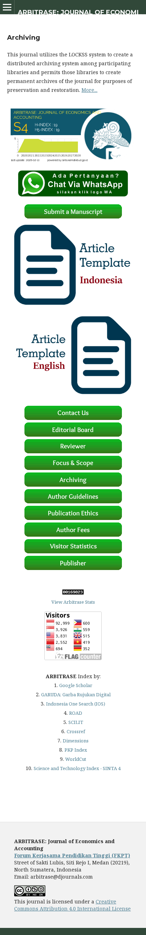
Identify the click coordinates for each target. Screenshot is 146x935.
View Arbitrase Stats (73, 602)
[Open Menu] (7, 7)
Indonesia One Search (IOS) (75, 704)
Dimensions (76, 740)
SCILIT (75, 722)
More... (89, 90)
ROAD (75, 713)
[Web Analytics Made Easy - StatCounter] (73, 593)
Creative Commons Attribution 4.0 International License (72, 905)
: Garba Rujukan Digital (76, 694)
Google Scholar (75, 685)
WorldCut (75, 759)
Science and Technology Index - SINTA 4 (77, 768)
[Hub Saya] (73, 195)
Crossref (76, 731)
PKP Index (75, 750)
